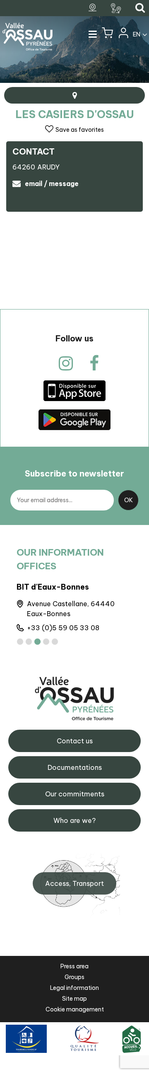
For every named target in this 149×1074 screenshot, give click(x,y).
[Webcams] (94, 8)
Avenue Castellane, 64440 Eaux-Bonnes (71, 609)
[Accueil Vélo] (131, 1038)
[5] (54, 641)
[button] (107, 34)
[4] (46, 641)
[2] (28, 641)
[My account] (123, 35)
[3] (37, 641)
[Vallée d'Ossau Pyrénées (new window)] (74, 390)
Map (74, 95)
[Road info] (117, 8)
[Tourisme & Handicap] (26, 1038)
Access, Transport (74, 883)
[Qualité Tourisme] (83, 1038)
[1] (20, 641)
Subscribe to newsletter (74, 473)
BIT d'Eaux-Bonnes (53, 587)
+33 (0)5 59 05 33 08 (63, 628)
